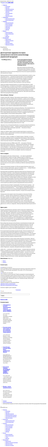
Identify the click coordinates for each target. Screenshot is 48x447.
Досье (7, 35)
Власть (4, 31)
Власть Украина (9, 24)
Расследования (9, 25)
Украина (5, 21)
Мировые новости (10, 9)
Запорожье (5, 17)
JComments (18, 290)
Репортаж (8, 28)
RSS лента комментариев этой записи (8, 285)
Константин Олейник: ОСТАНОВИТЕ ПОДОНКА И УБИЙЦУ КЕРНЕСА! (6, 370)
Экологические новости (9, 14)
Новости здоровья (10, 44)
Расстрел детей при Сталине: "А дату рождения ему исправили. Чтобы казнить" (7, 330)
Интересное (6, 37)
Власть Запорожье (10, 20)
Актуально (8, 6)
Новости (5, 5)
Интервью (8, 27)
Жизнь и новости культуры (9, 41)
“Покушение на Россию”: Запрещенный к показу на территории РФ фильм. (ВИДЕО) (7, 308)
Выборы (7, 29)
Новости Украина (9, 23)
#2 (1, 273)
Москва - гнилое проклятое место (7, 387)
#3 (1, 267)
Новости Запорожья (10, 18)
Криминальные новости (9, 11)
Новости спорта (9, 16)
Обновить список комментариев (7, 283)
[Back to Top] (1, 406)
